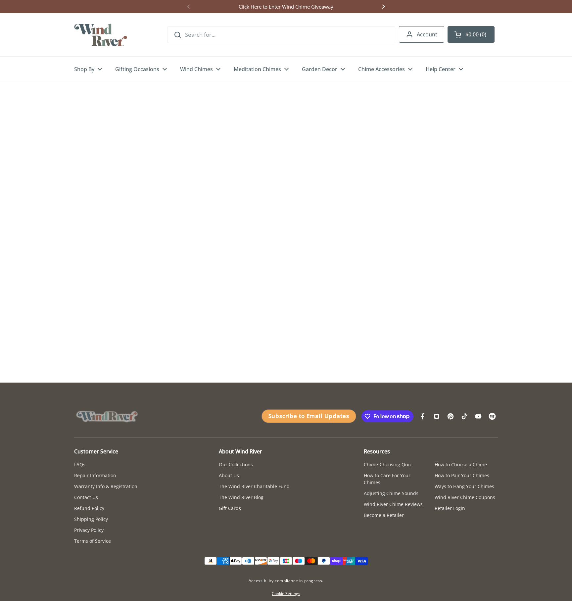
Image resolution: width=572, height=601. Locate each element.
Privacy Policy (89, 530)
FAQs (79, 464)
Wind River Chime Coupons (465, 497)
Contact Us (86, 497)
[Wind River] (100, 34)
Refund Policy (89, 508)
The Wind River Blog (241, 497)
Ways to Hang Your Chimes (464, 486)
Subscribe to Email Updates (308, 416)
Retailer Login (450, 508)
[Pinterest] (450, 416)
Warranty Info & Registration (105, 486)
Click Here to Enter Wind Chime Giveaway (286, 6)
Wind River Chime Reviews (393, 504)
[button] (471, 34)
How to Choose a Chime (461, 464)
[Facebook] (423, 416)
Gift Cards (230, 508)
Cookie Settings (286, 593)
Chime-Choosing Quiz (388, 464)
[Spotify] (492, 416)
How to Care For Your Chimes (387, 478)
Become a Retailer (384, 515)
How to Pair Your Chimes (462, 475)
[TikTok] (464, 416)
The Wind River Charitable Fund (254, 486)
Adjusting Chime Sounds (391, 493)
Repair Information (95, 475)
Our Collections (236, 464)
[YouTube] (478, 416)
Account (427, 34)
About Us (229, 475)
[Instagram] (437, 416)
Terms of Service (92, 541)
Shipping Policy (91, 519)
